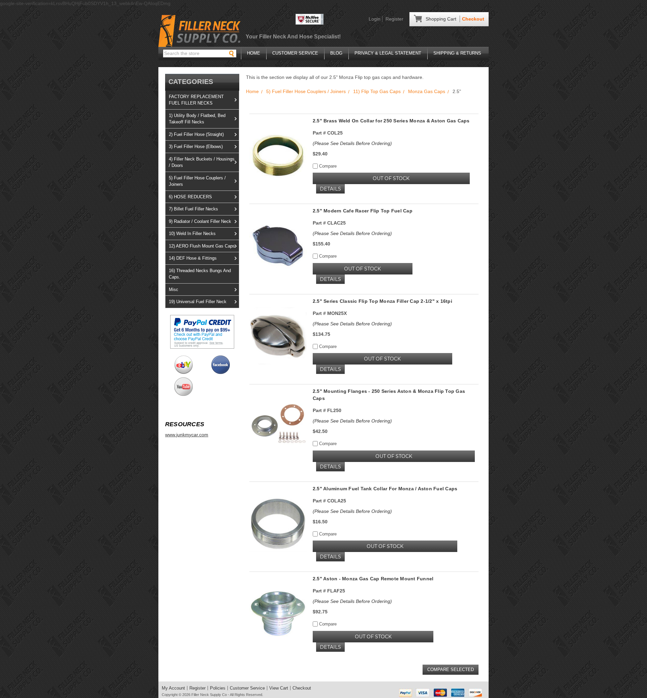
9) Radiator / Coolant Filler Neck (200, 221)
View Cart (278, 688)
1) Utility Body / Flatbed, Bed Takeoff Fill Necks (197, 119)
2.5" (457, 91)
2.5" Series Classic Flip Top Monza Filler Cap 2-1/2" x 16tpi (382, 301)
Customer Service (295, 53)
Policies (217, 688)
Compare (327, 166)
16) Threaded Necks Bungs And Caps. (200, 274)
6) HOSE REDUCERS (190, 196)
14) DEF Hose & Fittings (193, 258)
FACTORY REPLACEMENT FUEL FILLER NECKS (196, 100)
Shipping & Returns (457, 53)
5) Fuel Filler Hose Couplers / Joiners (197, 181)
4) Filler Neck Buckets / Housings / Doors (202, 162)
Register (394, 19)
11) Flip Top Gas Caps (377, 91)
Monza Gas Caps (426, 91)
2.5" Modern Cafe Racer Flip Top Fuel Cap (362, 210)
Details (330, 189)
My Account (173, 688)
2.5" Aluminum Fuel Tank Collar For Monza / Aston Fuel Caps (385, 488)
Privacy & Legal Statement (388, 53)
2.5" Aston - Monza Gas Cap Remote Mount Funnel (373, 578)
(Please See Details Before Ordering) (352, 143)
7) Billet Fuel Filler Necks (193, 208)
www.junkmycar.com (186, 434)
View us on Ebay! (183, 364)
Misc (173, 289)
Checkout (473, 19)
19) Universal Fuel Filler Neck (197, 301)
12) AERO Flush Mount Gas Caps (202, 246)
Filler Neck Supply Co (209, 695)
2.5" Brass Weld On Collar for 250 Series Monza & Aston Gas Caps (391, 120)
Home (253, 53)
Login (374, 19)
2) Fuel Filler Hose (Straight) (196, 134)
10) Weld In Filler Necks (192, 233)
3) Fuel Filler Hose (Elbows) (196, 146)
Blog (336, 53)
